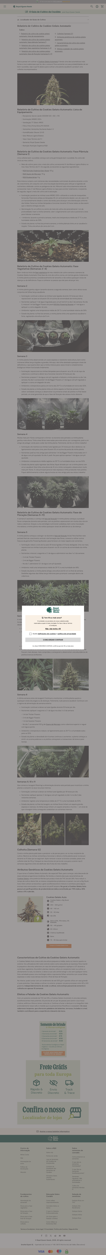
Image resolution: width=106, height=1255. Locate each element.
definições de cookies (47, 634)
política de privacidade (67, 634)
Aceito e (54, 634)
